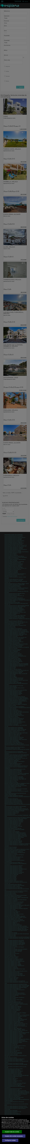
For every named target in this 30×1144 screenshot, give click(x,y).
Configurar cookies (10, 1140)
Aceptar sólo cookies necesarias (14, 1136)
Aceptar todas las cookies (12, 1131)
